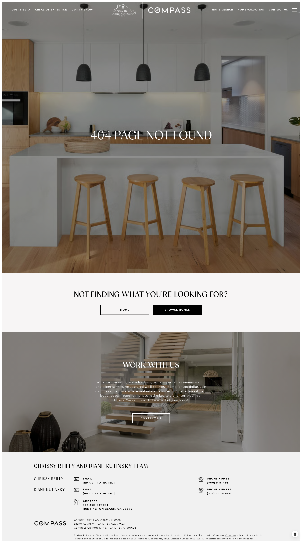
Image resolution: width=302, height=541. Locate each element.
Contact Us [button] (151, 418)
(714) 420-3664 (219, 493)
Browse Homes (177, 309)
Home (124, 309)
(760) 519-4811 (218, 482)
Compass (230, 535)
